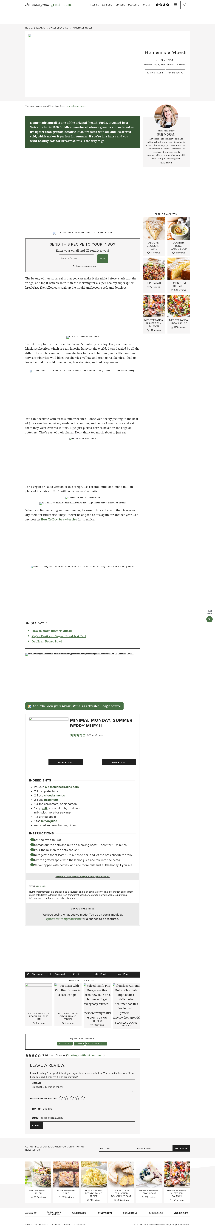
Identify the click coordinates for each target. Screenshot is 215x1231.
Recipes (94, 5)
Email (35, 1117)
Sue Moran (180, 64)
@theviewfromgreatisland (63, 918)
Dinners (120, 5)
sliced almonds (54, 795)
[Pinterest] (164, 4)
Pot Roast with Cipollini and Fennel (68, 1016)
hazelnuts (51, 799)
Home (28, 27)
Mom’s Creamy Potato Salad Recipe (93, 1193)
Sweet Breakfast (59, 27)
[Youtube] (167, 4)
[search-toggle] (185, 5)
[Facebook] (157, 4)
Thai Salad (154, 283)
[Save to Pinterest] (209, 619)
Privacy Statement (74, 1224)
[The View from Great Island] (49, 5)
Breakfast (40, 27)
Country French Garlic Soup (179, 245)
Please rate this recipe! (43, 1098)
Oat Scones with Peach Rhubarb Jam (38, 1016)
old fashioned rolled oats (62, 787)
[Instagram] (160, 4)
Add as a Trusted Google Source (77, 706)
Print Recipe (65, 762)
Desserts (133, 5)
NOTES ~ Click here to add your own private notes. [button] (83, 876)
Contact (57, 1224)
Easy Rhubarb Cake (66, 1192)
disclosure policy (77, 106)
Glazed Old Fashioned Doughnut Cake (121, 1193)
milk (45, 808)
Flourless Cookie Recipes (126, 1024)
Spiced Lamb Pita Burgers (97, 1019)
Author (36, 1109)
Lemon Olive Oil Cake (178, 284)
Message (37, 1083)
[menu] (175, 5)
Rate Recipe (119, 762)
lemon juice (49, 821)
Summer (79, 1043)
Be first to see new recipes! (84, 266)
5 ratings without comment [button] (85, 1055)
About (28, 1224)
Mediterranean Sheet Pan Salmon (153, 323)
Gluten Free (65, 1043)
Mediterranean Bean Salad (178, 322)
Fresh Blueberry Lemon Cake (149, 1192)
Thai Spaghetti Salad (38, 1192)
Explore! (107, 5)
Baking (146, 5)
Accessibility (42, 1224)
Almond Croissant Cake (154, 245)
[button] (71, 735)
